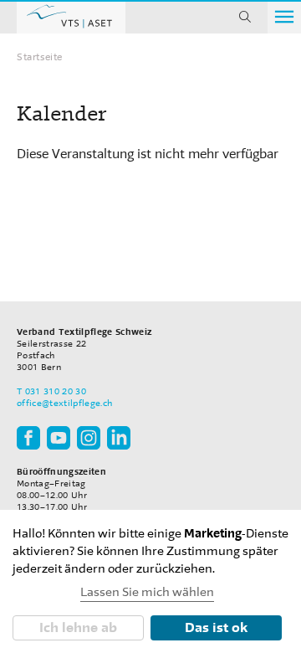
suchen (245, 17)
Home (71, 16)
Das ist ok (216, 627)
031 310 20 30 (55, 391)
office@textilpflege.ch (64, 403)
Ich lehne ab (78, 627)
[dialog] (150, 581)
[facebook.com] (28, 437)
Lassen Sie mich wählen (147, 592)
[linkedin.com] (118, 437)
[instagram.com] (88, 437)
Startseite (40, 57)
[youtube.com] (58, 437)
